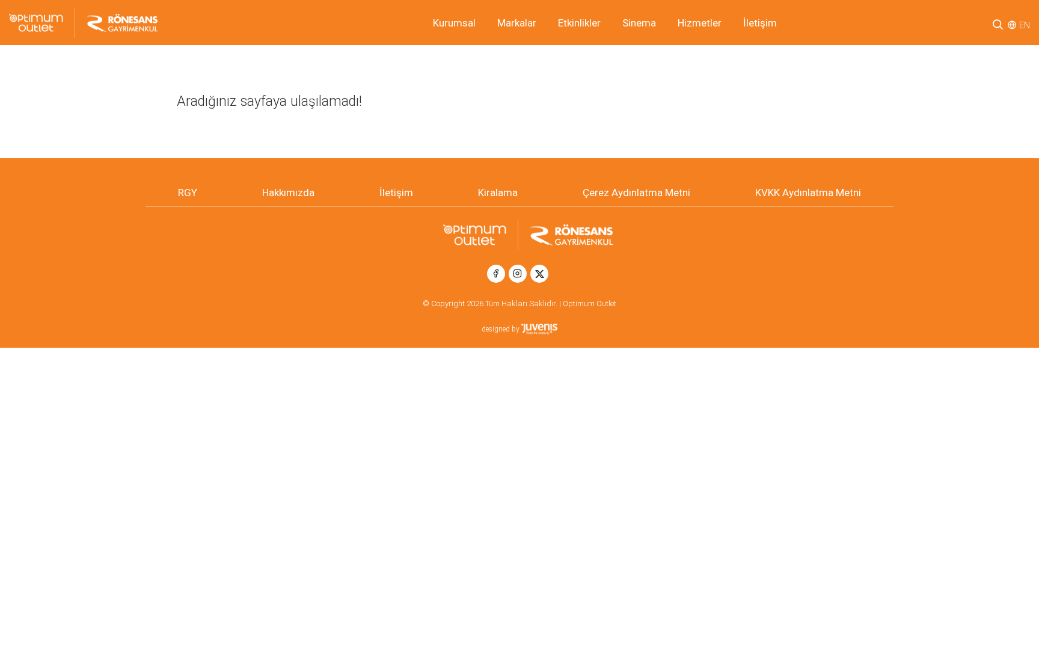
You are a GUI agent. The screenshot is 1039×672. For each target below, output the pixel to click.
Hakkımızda (288, 192)
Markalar (516, 23)
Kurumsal (454, 23)
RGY (187, 192)
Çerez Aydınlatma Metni (636, 192)
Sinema (639, 23)
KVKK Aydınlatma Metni (808, 192)
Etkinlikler (579, 23)
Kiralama (498, 192)
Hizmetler (700, 23)
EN (1024, 25)
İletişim (760, 23)
